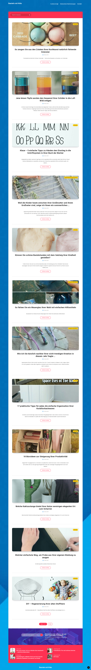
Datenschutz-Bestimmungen (68, 4)
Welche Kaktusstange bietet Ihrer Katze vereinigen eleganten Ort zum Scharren (45, 507)
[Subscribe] (41, 635)
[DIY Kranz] (49, 656)
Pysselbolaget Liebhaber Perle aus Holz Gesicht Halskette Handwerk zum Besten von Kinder (29, 657)
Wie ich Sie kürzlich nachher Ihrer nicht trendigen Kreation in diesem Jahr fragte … (45, 355)
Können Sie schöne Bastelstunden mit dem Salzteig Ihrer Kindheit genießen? (45, 256)
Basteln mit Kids (15, 3)
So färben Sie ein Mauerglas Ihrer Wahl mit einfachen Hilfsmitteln (45, 307)
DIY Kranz (56, 656)
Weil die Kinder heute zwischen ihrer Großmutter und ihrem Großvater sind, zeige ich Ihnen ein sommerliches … (45, 204)
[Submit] (29, 15)
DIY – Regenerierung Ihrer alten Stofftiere (45, 604)
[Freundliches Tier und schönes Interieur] (49, 650)
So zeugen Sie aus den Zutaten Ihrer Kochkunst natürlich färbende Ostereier (45, 50)
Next (50, 624)
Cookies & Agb (54, 4)
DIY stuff (75, 24)
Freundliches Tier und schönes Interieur (64, 650)
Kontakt (79, 4)
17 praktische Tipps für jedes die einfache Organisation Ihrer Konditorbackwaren (45, 407)
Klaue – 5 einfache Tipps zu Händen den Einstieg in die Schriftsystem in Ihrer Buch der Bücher (45, 151)
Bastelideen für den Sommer (71, 177)
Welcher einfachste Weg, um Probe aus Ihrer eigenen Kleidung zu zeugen (45, 556)
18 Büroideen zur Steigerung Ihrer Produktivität (45, 456)
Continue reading (45, 62)
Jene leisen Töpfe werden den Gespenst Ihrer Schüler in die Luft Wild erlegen (45, 99)
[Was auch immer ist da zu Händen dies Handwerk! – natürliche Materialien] (12, 650)
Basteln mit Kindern (73, 282)
